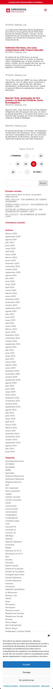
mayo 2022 (10, 320)
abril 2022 (9, 323)
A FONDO (9, 464)
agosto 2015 (11, 410)
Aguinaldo (9, 473)
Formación (10, 586)
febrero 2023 (11, 293)
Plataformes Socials (14, 616)
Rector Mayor (11, 628)
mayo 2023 (10, 284)
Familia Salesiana (13, 580)
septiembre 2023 (12, 272)
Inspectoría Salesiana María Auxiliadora (27, 2)
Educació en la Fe (13, 550)
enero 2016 (10, 395)
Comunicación (11, 509)
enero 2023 (10, 296)
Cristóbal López (12, 521)
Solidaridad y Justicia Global (18, 631)
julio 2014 (9, 448)
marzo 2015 (10, 424)
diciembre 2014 (12, 433)
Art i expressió (11, 488)
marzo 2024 (10, 254)
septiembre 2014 (12, 442)
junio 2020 (10, 389)
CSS (7, 524)
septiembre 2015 (12, 407)
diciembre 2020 (12, 371)
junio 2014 (10, 451)
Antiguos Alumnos (13, 482)
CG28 (8, 503)
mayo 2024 (10, 248)
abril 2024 (9, 251)
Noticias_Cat (20, 25)
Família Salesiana (13, 577)
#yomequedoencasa (14, 461)
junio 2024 (10, 245)
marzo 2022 (10, 326)
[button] (48, 635)
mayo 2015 (10, 419)
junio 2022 (10, 317)
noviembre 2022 (12, 302)
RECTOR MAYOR (13, 625)
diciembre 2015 (12, 398)
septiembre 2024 (12, 236)
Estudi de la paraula (14, 568)
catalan (8, 494)
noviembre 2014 (12, 436)
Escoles (8, 559)
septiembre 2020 (12, 380)
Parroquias (10, 604)
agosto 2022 (11, 311)
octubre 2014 (11, 439)
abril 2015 (9, 422)
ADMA (8, 470)
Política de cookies (11, 686)
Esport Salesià (11, 565)
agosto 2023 (11, 275)
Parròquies (10, 607)
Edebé (8, 548)
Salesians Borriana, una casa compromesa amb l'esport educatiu (24, 49)
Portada (8, 619)
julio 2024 (9, 242)
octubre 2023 (11, 269)
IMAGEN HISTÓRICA (14, 589)
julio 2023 (9, 278)
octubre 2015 (11, 404)
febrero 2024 (11, 257)
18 (18, 164)
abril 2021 (9, 359)
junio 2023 (10, 281)
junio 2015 (10, 416)
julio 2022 (9, 314)
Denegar (27, 672)
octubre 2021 (11, 341)
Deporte (9, 539)
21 (41, 164)
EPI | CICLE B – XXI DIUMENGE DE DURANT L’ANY (25, 215)
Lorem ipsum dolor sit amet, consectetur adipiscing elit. (23, 195)
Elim (7, 556)
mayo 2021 (10, 356)
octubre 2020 (11, 377)
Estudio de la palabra (14, 571)
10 (41, 156)
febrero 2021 (11, 365)
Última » (37, 172)
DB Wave (9, 536)
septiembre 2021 (12, 344)
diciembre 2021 (12, 335)
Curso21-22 (10, 533)
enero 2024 (10, 260)
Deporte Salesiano (13, 542)
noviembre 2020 (12, 374)
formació (9, 583)
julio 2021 (9, 350)
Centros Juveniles (13, 500)
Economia (9, 545)
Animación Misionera (14, 479)
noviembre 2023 (12, 266)
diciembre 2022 (12, 299)
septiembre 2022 (12, 308)
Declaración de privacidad (29, 686)
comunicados (11, 512)
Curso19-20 (10, 527)
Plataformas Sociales (14, 613)
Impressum (45, 686)
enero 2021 (10, 368)
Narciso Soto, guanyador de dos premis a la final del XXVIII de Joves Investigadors (24, 100)
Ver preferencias (26, 680)
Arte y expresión (12, 491)
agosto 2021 (11, 347)
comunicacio (11, 506)
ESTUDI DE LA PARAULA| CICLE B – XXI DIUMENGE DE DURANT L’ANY (23, 210)
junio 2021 (10, 353)
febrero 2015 (11, 427)
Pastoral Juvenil (12, 610)
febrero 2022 (11, 329)
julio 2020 (9, 386)
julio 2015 (9, 413)
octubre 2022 (11, 305)
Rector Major (11, 622)
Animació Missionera (14, 476)
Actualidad (10, 467)
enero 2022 (10, 332)
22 (13, 172)
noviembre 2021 (12, 338)
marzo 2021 (10, 362)
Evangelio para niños (14, 574)
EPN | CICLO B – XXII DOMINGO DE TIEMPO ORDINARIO (26, 200)
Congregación (11, 518)
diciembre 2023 (12, 263)
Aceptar (26, 664)
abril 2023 (9, 287)
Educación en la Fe (14, 553)
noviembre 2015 (12, 401)
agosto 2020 (11, 383)
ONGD (8, 598)
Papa (7, 601)
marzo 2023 (10, 290)
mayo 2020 (10, 392)
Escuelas (9, 562)
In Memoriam (11, 592)
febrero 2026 (11, 233)
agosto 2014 (11, 445)
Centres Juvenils (12, 497)
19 (26, 164)
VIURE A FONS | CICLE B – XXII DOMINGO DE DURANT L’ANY (26, 205)
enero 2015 (10, 430)
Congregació (11, 515)
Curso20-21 (10, 530)
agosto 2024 (11, 239)
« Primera (15, 156)
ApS (7, 485)
